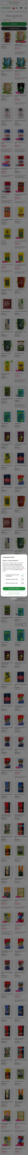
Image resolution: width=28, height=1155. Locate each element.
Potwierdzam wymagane (14, 593)
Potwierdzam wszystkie (14, 588)
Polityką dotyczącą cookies (16, 564)
